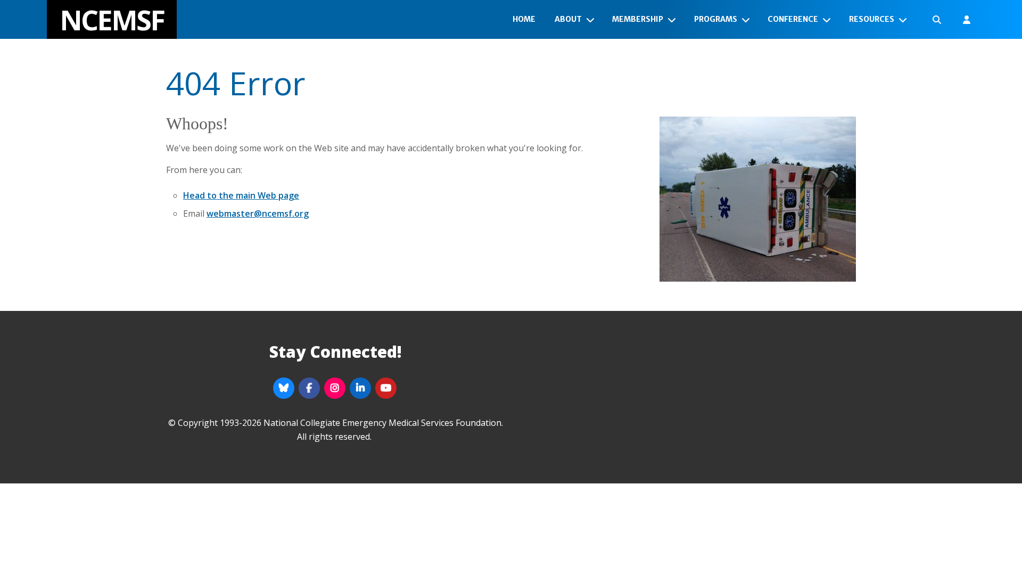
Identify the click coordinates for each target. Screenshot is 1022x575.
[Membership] (674, 19)
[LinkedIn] (360, 388)
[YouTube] (386, 388)
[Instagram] (334, 388)
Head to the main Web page (241, 195)
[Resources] (905, 19)
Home (524, 19)
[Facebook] (309, 388)
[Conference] (828, 19)
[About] (592, 19)
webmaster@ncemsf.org (258, 213)
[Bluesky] (283, 388)
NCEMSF (112, 19)
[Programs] (748, 19)
